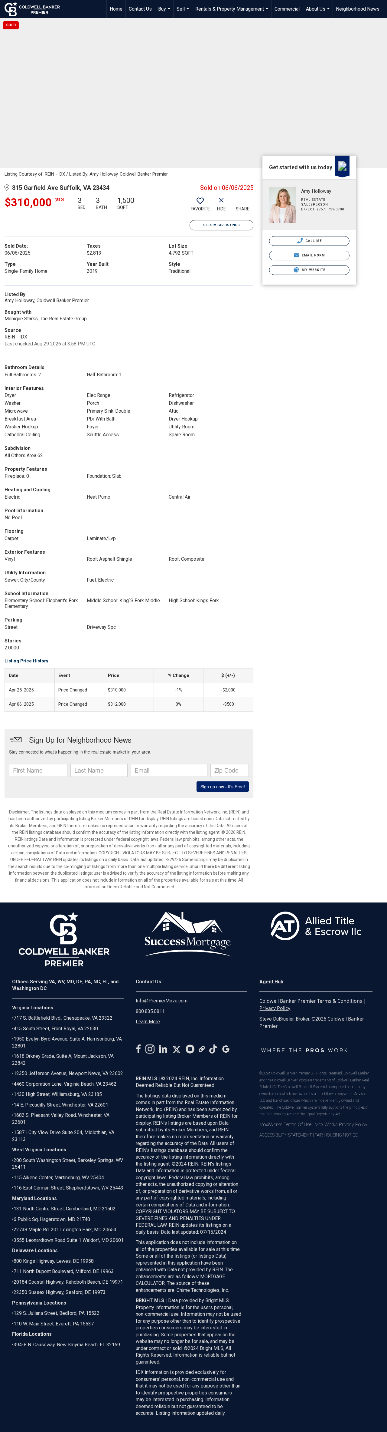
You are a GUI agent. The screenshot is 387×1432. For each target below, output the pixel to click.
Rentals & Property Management (232, 12)
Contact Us (140, 9)
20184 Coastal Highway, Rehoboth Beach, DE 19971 (68, 1282)
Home (116, 9)
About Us (318, 12)
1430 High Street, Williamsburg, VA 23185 (58, 1094)
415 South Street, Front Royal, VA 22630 (56, 1028)
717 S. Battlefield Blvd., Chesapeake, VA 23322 (63, 1018)
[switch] (200, 206)
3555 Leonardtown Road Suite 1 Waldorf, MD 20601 (69, 1240)
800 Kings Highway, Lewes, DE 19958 (54, 1261)
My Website (313, 270)
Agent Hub (271, 982)
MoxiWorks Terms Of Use (285, 1124)
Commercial (287, 9)
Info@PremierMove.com (161, 1001)
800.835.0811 (150, 1011)
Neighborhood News (357, 9)
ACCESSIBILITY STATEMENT (285, 1135)
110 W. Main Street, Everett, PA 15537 (54, 1324)
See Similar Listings (221, 225)
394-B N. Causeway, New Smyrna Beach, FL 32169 (67, 1345)
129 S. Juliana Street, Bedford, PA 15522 (56, 1313)
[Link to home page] (35, 9)
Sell (183, 12)
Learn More (148, 1022)
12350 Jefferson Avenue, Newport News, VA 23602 (68, 1073)
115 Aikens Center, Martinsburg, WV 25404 (59, 1177)
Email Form (313, 255)
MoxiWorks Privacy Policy (341, 1124)
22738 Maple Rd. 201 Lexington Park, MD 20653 (65, 1229)
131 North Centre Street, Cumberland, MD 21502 (64, 1209)
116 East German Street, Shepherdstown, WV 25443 (68, 1188)
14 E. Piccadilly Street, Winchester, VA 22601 (61, 1105)
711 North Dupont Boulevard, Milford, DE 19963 (64, 1271)
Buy (165, 12)
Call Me (313, 241)
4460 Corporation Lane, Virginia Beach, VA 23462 (65, 1084)
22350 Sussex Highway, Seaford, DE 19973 (60, 1292)
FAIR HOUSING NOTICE (336, 1135)
